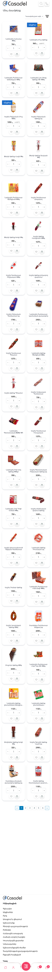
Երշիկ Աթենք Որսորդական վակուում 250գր (38, 782)
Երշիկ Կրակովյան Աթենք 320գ (13, 626)
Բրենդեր (7, 930)
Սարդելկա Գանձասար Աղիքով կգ (38, 626)
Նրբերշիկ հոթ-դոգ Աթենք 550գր (13, 470)
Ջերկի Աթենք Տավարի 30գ (38, 156)
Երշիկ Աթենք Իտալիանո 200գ (38, 237)
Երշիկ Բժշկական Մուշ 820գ (13, 117)
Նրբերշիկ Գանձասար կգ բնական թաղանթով (38, 315)
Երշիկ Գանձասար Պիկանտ (13, 354)
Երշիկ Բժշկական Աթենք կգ (38, 117)
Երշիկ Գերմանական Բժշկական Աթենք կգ (38, 470)
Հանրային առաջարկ (13, 933)
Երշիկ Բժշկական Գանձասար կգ (13, 315)
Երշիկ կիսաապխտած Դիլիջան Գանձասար (13, 548)
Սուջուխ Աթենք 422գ (13, 665)
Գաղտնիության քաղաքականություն (20, 951)
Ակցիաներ (8, 912)
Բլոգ (5, 916)
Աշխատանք (9, 923)
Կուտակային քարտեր (13, 941)
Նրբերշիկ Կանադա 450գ (14, 40)
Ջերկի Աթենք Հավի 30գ (13, 156)
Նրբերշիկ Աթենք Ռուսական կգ (38, 548)
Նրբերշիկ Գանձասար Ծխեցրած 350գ (13, 198)
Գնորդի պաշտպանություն (15, 926)
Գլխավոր (7, 909)
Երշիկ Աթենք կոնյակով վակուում (38, 276)
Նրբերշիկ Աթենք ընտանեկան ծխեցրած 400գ (13, 704)
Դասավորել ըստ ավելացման (34, 16)
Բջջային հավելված (12, 955)
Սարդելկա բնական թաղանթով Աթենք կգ (13, 782)
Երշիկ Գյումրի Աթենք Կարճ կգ (38, 743)
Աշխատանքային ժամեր (14, 948)
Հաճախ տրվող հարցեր (14, 937)
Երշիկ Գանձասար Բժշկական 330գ (13, 276)
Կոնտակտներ (9, 944)
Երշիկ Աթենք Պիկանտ (13, 393)
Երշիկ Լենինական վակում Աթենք (38, 509)
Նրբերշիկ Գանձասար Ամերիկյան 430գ (13, 78)
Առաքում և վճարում (12, 919)
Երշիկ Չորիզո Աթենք (13, 587)
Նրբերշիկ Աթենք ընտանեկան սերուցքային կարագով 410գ (38, 704)
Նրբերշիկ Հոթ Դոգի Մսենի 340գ (13, 509)
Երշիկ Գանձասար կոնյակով (38, 198)
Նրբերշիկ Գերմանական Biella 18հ (13, 432)
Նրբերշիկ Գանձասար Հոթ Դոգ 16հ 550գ (38, 665)
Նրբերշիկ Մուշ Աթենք (38, 40)
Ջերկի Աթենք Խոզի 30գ (13, 237)
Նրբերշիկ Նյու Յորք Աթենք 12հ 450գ (38, 78)
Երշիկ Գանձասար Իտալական (38, 432)
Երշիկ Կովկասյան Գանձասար (38, 393)
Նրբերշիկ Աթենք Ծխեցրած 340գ (38, 354)
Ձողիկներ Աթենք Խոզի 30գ (13, 743)
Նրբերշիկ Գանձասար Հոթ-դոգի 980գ (38, 587)
